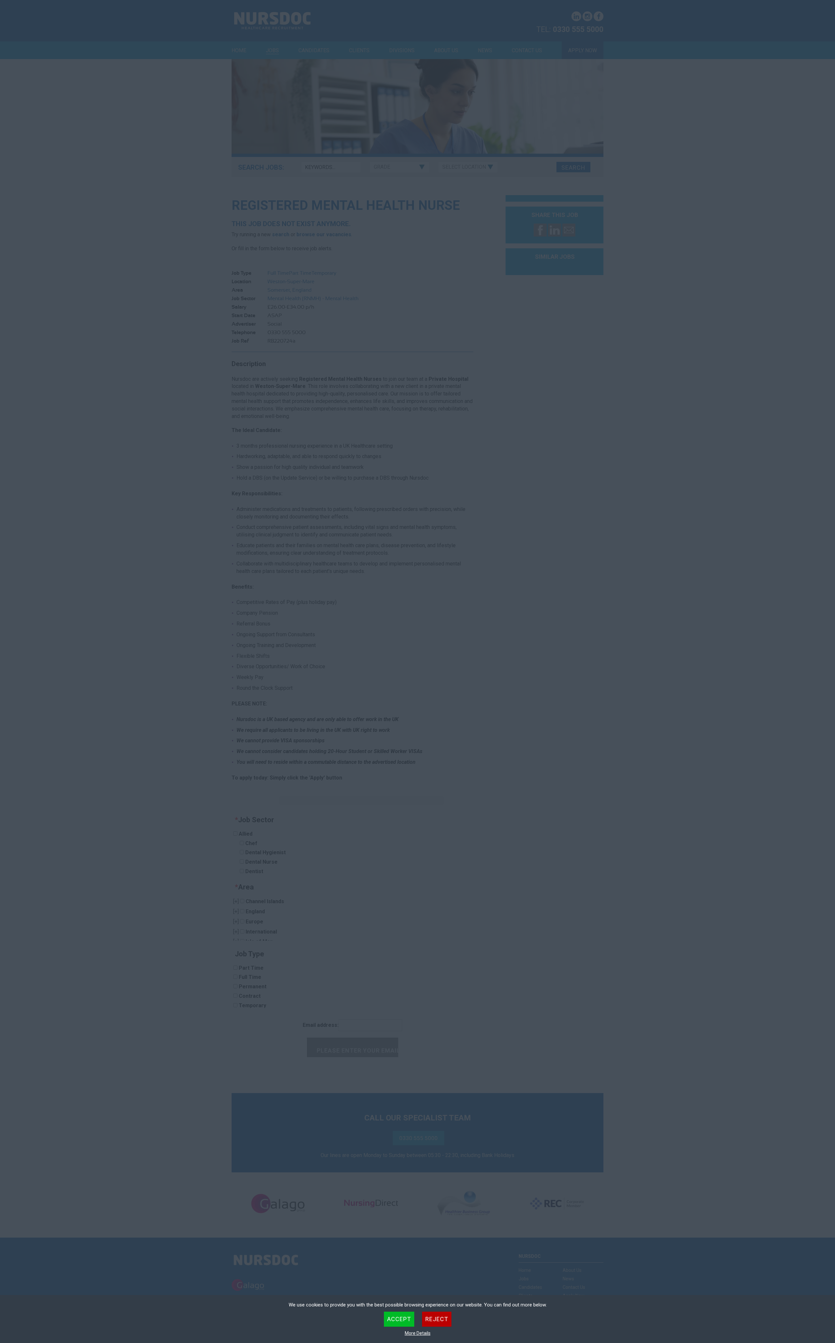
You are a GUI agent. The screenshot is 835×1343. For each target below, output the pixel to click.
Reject (436, 1319)
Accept (399, 1319)
